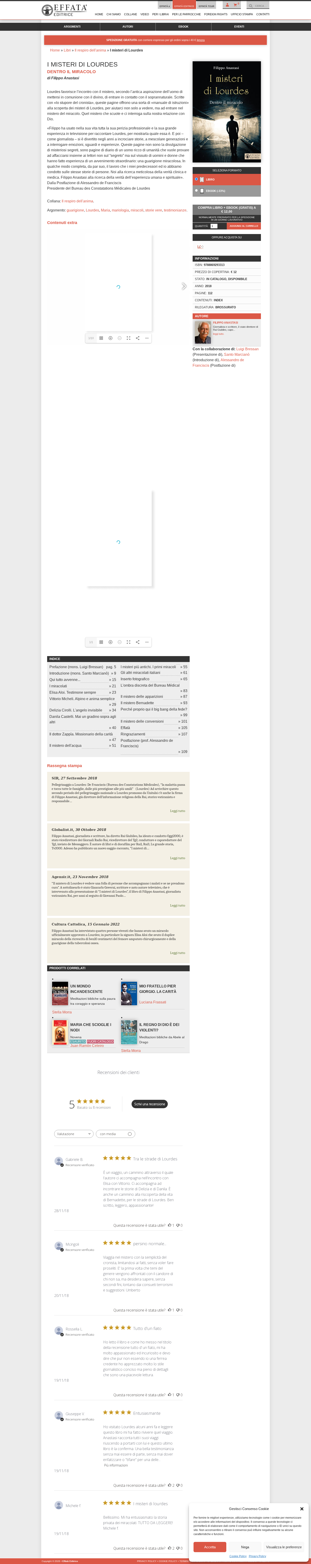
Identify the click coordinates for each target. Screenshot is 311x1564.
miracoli (137, 210)
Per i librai (160, 14)
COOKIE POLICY (168, 1561)
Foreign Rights (215, 14)
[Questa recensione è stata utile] (169, 1485)
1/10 (91, 338)
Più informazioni (116, 1465)
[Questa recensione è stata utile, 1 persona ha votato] (169, 1225)
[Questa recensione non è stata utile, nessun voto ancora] (177, 1225)
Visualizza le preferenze (284, 1547)
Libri (67, 50)
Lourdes (92, 210)
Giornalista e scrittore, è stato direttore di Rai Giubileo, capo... (235, 328)
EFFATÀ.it (165, 6)
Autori (127, 26)
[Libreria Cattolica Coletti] (200, 247)
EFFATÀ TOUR (206, 6)
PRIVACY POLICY (146, 1561)
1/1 (91, 642)
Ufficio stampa (242, 14)
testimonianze (175, 210)
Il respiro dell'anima (90, 50)
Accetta (210, 1547)
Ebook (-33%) (215, 191)
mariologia (120, 210)
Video (144, 14)
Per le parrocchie (186, 14)
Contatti (262, 14)
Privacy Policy (257, 1556)
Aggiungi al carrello (244, 226)
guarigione (75, 210)
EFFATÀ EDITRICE (184, 6)
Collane (130, 14)
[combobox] (74, 1134)
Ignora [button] (201, 40)
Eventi (239, 26)
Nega (245, 1547)
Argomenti (72, 26)
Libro (209, 179)
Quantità (201, 226)
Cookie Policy (238, 1556)
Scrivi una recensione (149, 1104)
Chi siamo (114, 14)
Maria (105, 210)
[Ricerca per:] (258, 6)
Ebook (183, 26)
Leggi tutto (177, 811)
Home (99, 14)
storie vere (153, 210)
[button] (302, 1509)
